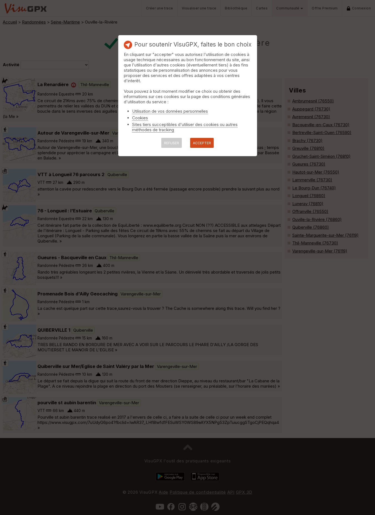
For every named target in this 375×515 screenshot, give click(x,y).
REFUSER (171, 143)
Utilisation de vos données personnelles (170, 111)
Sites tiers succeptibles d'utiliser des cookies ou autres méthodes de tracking (185, 127)
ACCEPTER (202, 143)
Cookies (140, 117)
